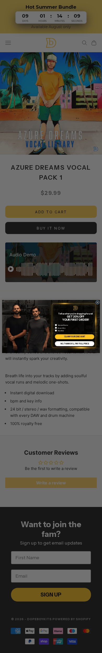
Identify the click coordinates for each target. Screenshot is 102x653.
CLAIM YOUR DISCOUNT (74, 337)
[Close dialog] (97, 302)
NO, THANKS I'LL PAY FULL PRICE (74, 344)
